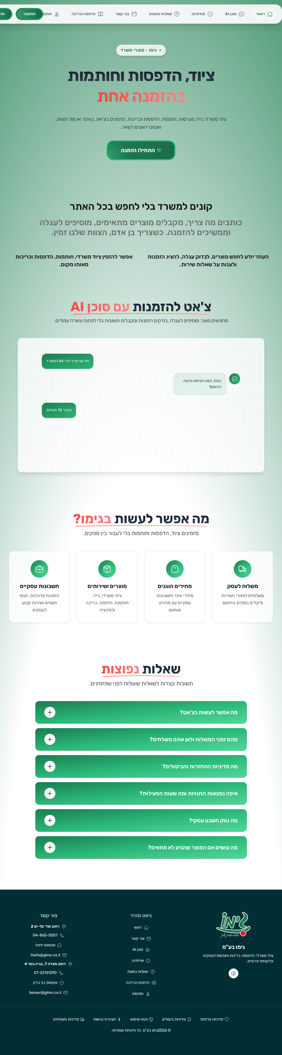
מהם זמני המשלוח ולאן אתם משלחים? (194, 739)
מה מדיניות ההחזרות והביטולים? (200, 766)
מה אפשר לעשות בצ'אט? (209, 712)
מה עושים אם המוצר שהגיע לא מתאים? (193, 847)
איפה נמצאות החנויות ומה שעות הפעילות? (188, 793)
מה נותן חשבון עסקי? (213, 820)
